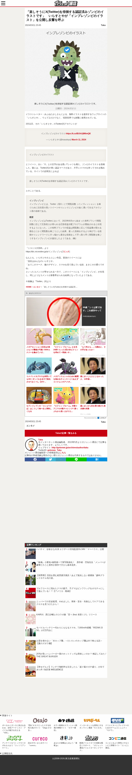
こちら (63, 453)
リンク (66, 251)
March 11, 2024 (79, 140)
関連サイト (7, 715)
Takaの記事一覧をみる (66, 433)
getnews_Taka (54, 450)
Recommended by (90, 418)
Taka (103, 25)
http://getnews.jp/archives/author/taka (70, 447)
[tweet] (50, 459)
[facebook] (35, 459)
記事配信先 (7, 753)
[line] (76, 459)
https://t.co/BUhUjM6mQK (78, 133)
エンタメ (30, 426)
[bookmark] (97, 459)
